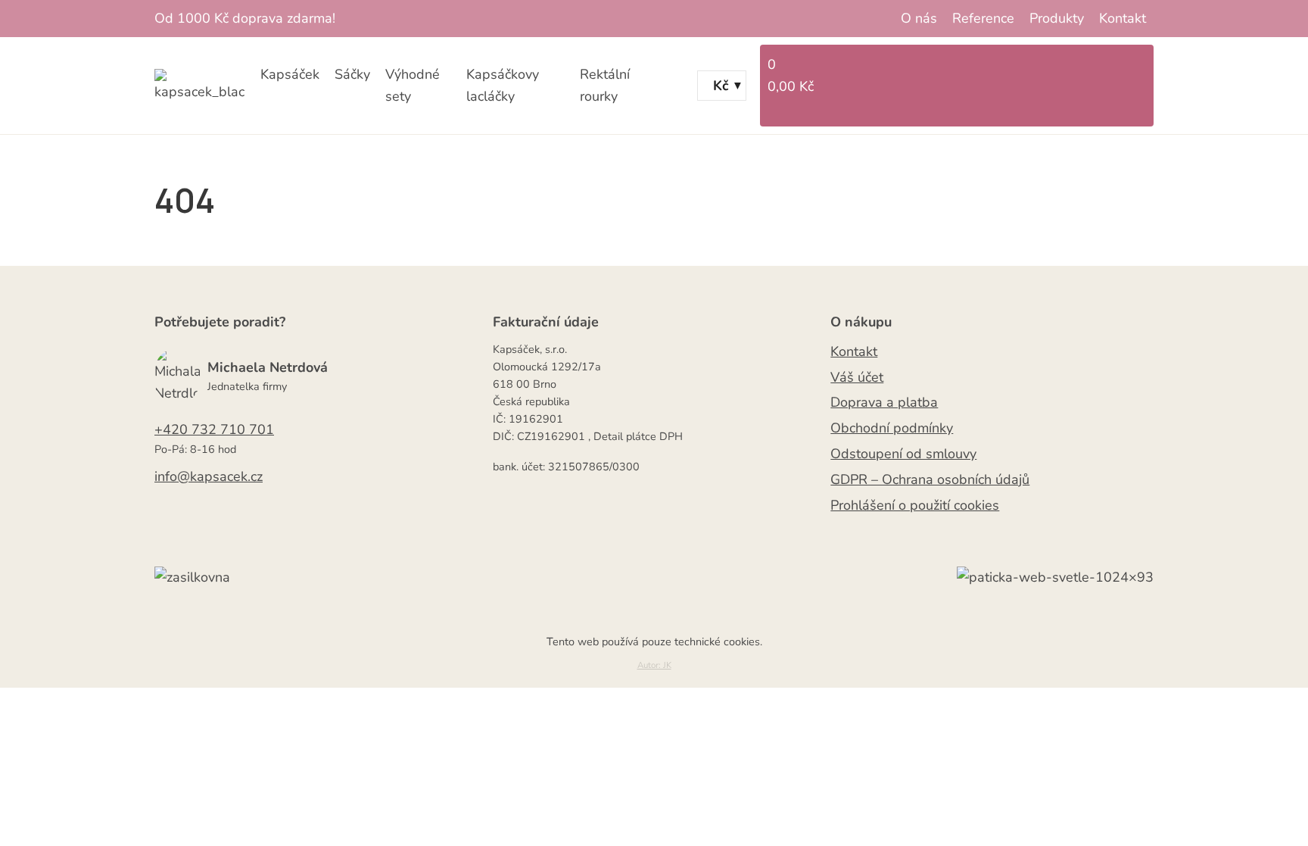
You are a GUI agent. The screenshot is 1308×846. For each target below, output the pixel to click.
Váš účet (856, 377)
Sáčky (352, 74)
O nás (919, 18)
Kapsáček (289, 74)
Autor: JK (654, 665)
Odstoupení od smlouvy (903, 454)
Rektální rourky (605, 85)
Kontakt (1122, 18)
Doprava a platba (884, 402)
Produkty (1056, 18)
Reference (983, 18)
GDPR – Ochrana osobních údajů (929, 479)
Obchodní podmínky (891, 428)
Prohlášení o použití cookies (914, 505)
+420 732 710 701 (214, 429)
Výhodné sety (412, 85)
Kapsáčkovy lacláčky (502, 85)
